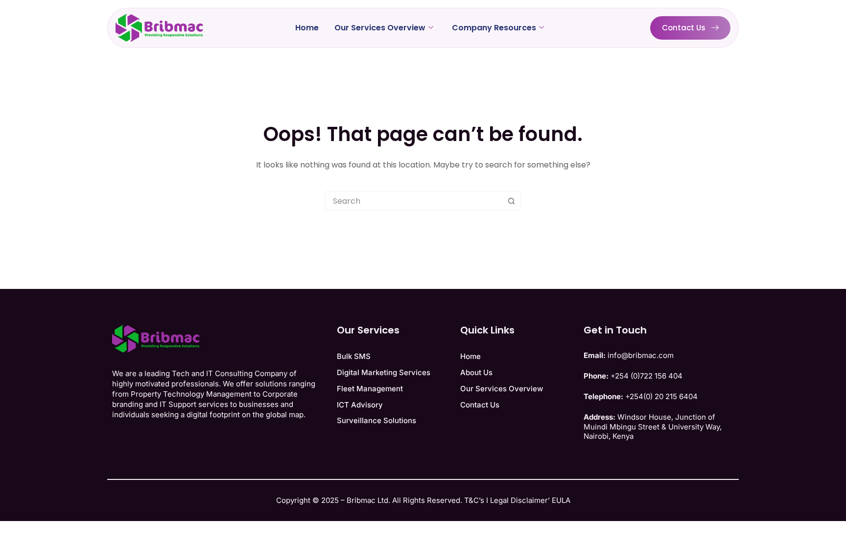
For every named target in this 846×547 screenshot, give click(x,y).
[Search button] (511, 200)
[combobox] (414, 201)
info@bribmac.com (641, 355)
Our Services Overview (379, 27)
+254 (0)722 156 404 (646, 376)
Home (307, 27)
